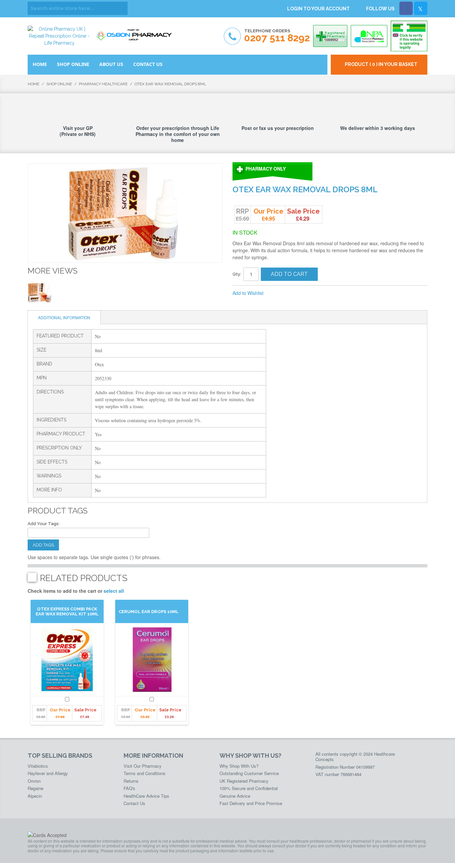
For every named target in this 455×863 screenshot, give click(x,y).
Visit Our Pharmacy (143, 766)
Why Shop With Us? (239, 766)
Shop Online (59, 84)
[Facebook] (406, 8)
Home (33, 84)
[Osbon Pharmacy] (136, 32)
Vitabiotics (38, 766)
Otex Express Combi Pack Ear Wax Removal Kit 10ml (67, 611)
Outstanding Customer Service (249, 773)
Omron (34, 781)
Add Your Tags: (44, 523)
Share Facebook (290, 293)
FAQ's (129, 788)
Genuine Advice (235, 796)
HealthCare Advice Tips (146, 796)
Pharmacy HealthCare (103, 84)
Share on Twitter (304, 293)
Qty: (236, 274)
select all (114, 590)
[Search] (121, 8)
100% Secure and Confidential (249, 788)
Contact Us (134, 803)
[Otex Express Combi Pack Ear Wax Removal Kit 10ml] (67, 659)
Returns (131, 781)
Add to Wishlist (247, 293)
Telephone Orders (277, 35)
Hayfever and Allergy (48, 773)
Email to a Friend (277, 293)
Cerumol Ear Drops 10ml (149, 611)
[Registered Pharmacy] (330, 36)
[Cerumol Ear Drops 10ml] (151, 659)
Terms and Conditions (145, 773)
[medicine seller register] (409, 36)
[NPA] (369, 36)
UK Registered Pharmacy (244, 781)
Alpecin (35, 796)
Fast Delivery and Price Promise (251, 803)
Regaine (35, 788)
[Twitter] (420, 8)
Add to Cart (289, 274)
